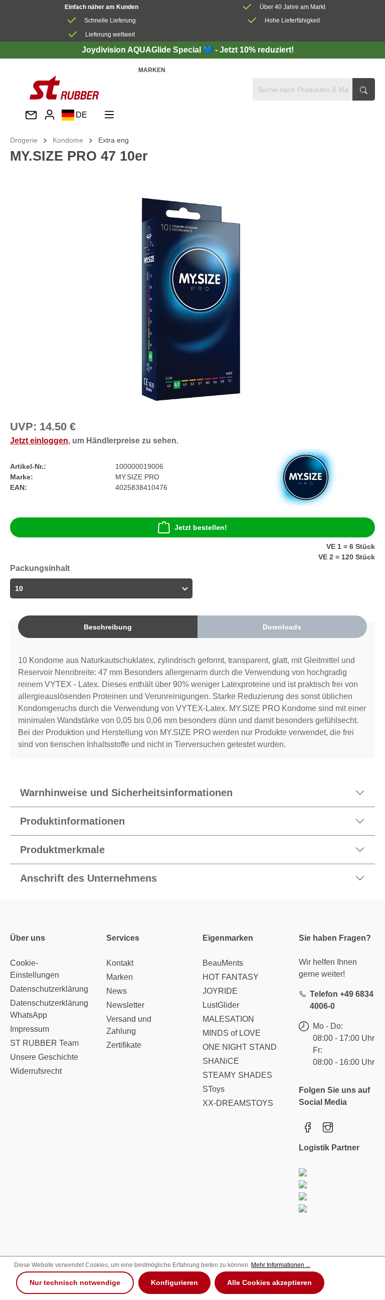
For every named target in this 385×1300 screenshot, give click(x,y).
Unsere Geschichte (44, 1057)
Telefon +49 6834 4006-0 (341, 1000)
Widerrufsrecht (36, 1071)
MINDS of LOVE (232, 1033)
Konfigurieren (174, 1282)
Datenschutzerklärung (49, 989)
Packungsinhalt (40, 568)
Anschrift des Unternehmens (88, 878)
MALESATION (228, 1019)
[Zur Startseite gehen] (64, 88)
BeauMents (223, 963)
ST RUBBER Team (44, 1043)
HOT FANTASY (231, 977)
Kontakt (119, 963)
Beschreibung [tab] (108, 627)
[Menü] (109, 115)
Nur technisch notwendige (75, 1282)
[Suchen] (363, 89)
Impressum (29, 1029)
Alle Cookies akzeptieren (269, 1282)
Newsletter (125, 1005)
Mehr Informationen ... (280, 1264)
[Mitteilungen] (31, 116)
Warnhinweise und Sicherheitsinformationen (126, 792)
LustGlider (221, 1005)
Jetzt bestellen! (200, 527)
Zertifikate (123, 1045)
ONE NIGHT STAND (240, 1047)
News (116, 991)
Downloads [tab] (282, 627)
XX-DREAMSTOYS (238, 1103)
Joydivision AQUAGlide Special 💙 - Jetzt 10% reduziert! (188, 50)
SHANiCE (221, 1061)
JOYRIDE (220, 991)
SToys (214, 1089)
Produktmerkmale (62, 849)
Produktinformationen (72, 821)
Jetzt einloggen (39, 440)
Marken (151, 70)
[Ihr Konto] (50, 115)
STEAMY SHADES (237, 1075)
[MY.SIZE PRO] (306, 476)
